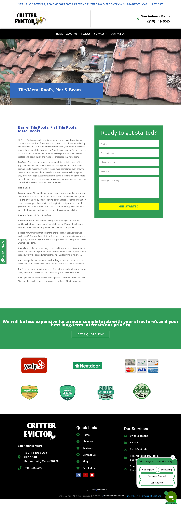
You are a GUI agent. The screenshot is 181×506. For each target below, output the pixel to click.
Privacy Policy (132, 496)
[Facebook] (78, 475)
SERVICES (99, 33)
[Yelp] (85, 475)
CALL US (147, 4)
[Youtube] (92, 475)
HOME (59, 33)
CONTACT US (118, 33)
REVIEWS (85, 33)
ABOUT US (71, 33)
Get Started (128, 206)
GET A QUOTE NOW (90, 334)
